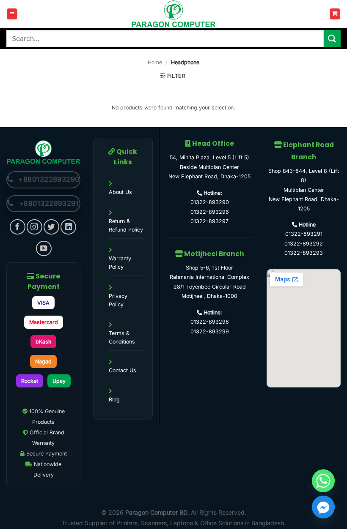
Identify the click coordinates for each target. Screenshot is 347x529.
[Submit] (332, 38)
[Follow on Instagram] (34, 227)
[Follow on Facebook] (17, 227)
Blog (114, 399)
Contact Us (122, 370)
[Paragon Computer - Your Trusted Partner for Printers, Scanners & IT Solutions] (173, 14)
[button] (12, 13)
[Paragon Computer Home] (43, 152)
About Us (120, 192)
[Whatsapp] (323, 480)
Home (155, 62)
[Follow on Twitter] (51, 227)
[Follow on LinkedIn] (68, 227)
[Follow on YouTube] (44, 248)
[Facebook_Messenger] (323, 507)
